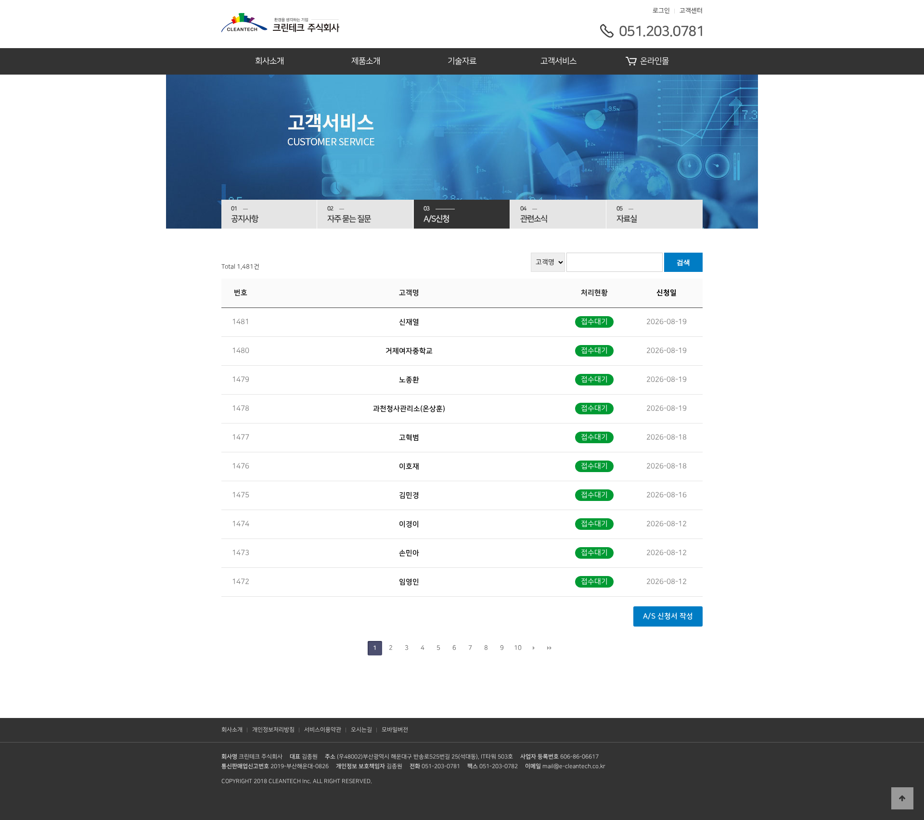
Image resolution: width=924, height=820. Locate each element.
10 (518, 647)
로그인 (661, 10)
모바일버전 (395, 730)
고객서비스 (558, 61)
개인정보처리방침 (273, 730)
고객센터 (691, 10)
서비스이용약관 (322, 730)
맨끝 (549, 648)
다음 (533, 648)
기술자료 (462, 61)
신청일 (666, 293)
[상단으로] (902, 798)
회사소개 (269, 61)
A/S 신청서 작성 (668, 616)
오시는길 (361, 730)
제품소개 (365, 61)
